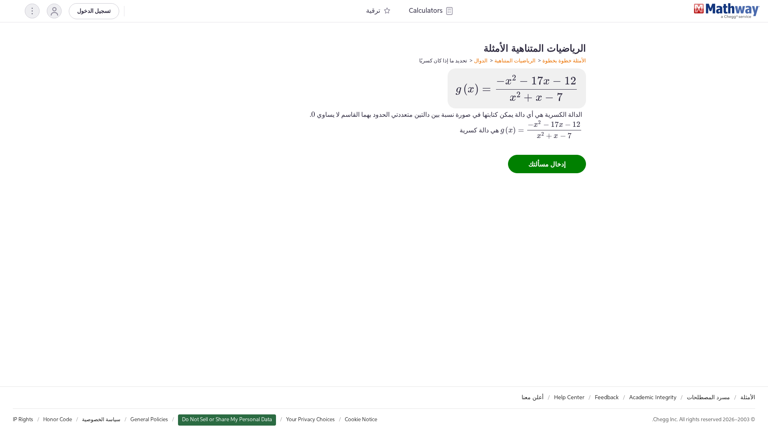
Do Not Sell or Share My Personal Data (227, 419)
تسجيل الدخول (94, 11)
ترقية (373, 11)
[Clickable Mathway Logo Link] (727, 11)
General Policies (149, 419)
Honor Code (57, 419)
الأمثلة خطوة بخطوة (564, 60)
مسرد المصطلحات (708, 397)
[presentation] (517, 88)
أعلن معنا (533, 397)
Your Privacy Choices (310, 419)
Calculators (425, 11)
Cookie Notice (361, 419)
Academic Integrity (652, 397)
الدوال (481, 60)
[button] (54, 11)
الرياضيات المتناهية (515, 60)
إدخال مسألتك (547, 164)
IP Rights (23, 419)
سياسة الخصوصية (101, 419)
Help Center (569, 397)
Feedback (607, 397)
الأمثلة (747, 397)
